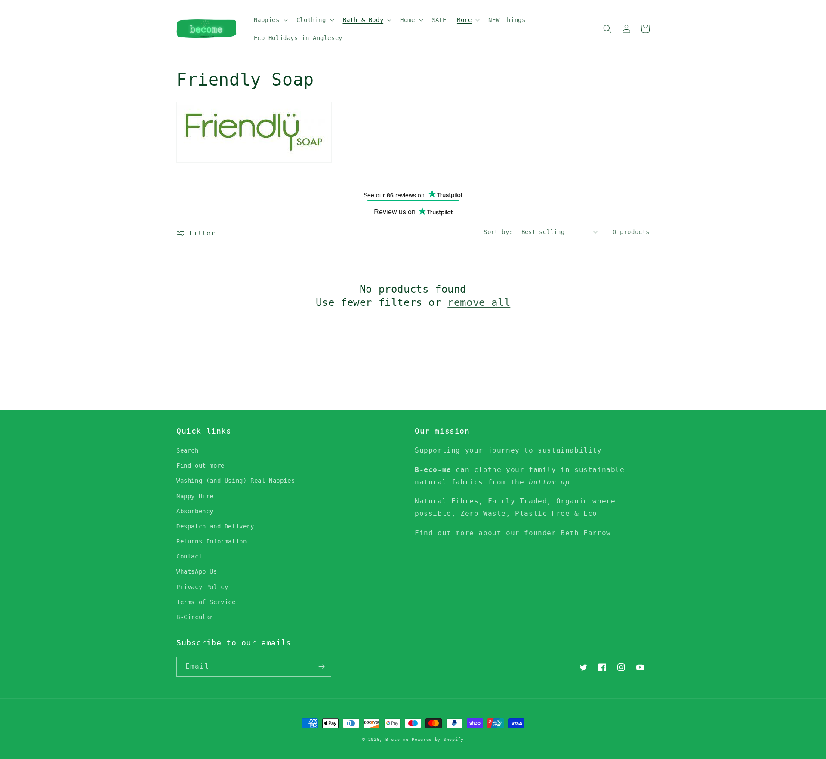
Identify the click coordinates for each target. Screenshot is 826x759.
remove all (478, 302)
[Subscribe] (321, 667)
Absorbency (194, 511)
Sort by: (498, 231)
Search (187, 450)
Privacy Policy (202, 586)
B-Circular (194, 617)
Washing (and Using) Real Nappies (235, 480)
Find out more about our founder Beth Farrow (513, 533)
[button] (270, 20)
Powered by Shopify (438, 739)
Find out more (200, 465)
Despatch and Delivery (215, 526)
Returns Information (211, 541)
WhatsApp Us (196, 571)
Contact (189, 556)
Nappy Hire (194, 496)
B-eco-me (397, 739)
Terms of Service (206, 602)
